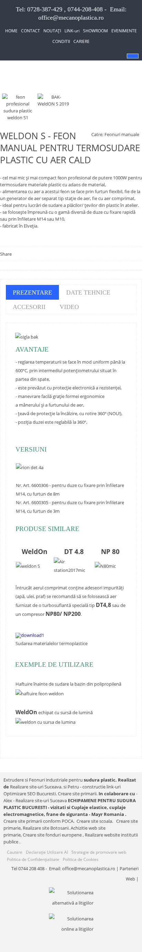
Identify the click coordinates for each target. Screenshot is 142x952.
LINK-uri (72, 31)
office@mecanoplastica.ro (71, 17)
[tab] (32, 292)
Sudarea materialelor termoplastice (52, 643)
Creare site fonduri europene (52, 835)
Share (6, 254)
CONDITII (61, 41)
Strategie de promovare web (98, 852)
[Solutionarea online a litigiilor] (71, 924)
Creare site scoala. (95, 821)
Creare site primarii (77, 793)
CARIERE (81, 41)
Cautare (14, 852)
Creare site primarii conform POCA (38, 821)
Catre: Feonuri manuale (115, 134)
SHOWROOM (95, 31)
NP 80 (110, 551)
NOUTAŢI (52, 31)
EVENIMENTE (124, 31)
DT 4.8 (74, 551)
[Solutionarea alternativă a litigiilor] (71, 897)
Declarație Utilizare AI (47, 852)
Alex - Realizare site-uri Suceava (35, 800)
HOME (11, 31)
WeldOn (34, 551)
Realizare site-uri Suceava (35, 787)
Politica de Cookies (81, 859)
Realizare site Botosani (46, 828)
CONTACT (30, 31)
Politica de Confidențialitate (33, 859)
